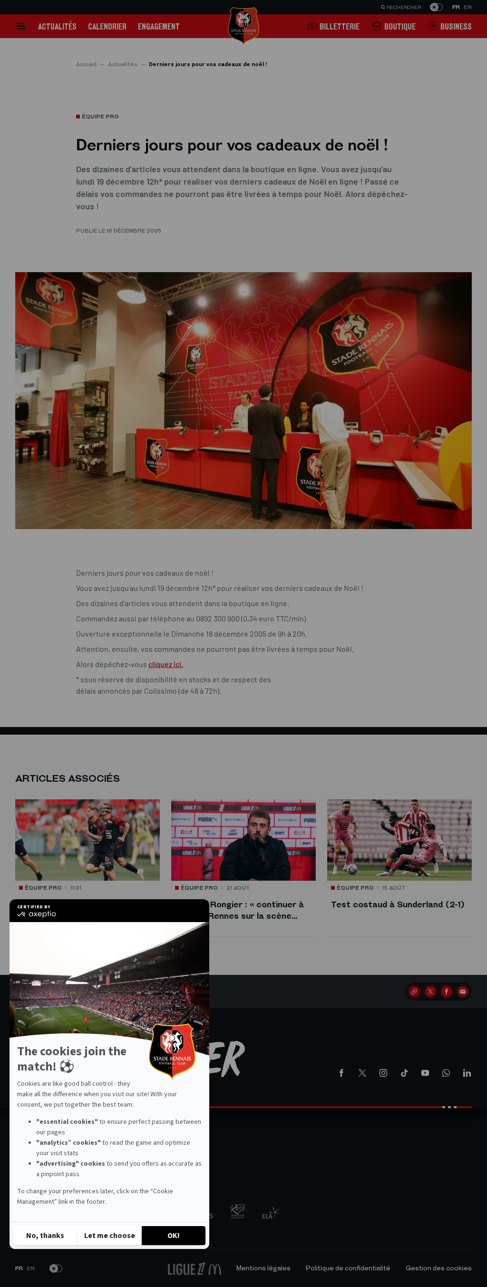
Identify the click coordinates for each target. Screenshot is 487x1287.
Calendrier (107, 26)
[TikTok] (404, 1073)
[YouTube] (425, 1073)
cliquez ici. (165, 663)
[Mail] (463, 991)
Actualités (57, 26)
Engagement (159, 26)
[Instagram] (383, 1073)
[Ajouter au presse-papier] (414, 991)
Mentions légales (263, 1268)
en (468, 7)
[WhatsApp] (446, 1073)
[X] (430, 991)
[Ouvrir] (21, 26)
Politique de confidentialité (348, 1268)
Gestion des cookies (439, 1268)
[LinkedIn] (467, 1073)
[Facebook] (446, 991)
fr (456, 7)
